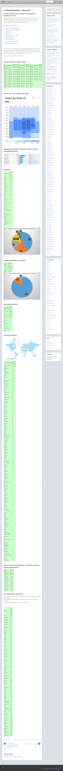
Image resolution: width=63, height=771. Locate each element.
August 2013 (49, 248)
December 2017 (50, 127)
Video (48, 331)
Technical (49, 324)
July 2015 (49, 193)
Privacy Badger (15, 51)
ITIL (47, 298)
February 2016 (50, 177)
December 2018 (50, 98)
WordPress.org (50, 347)
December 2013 (50, 239)
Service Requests (51, 317)
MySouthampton (50, 303)
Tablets (48, 322)
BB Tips (48, 272)
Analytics (17, 739)
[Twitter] (55, 1)
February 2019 (50, 93)
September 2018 (50, 105)
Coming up (49, 281)
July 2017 (49, 139)
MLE (58, 767)
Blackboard (21, 739)
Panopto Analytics (51, 310)
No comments (35, 739)
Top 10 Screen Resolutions (11, 41)
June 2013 (49, 253)
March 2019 (49, 91)
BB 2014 (49, 267)
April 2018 (49, 117)
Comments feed (50, 345)
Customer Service (51, 284)
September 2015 (50, 189)
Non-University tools (51, 305)
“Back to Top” (7, 90)
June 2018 (49, 112)
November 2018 (50, 100)
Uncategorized (50, 329)
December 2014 (50, 210)
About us (10, 1)
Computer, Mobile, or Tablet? (12, 35)
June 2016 (49, 170)
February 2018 (50, 122)
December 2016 (50, 155)
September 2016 (50, 162)
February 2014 (50, 234)
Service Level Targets (51, 315)
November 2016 (50, 158)
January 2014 (50, 236)
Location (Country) (9, 39)
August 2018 (49, 107)
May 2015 (49, 198)
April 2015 (49, 201)
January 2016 (50, 179)
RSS (60, 1)
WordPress (48, 768)
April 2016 (49, 172)
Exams (48, 286)
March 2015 (49, 203)
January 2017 (50, 153)
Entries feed (49, 343)
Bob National (49, 279)
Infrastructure (50, 293)
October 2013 (50, 244)
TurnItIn (48, 327)
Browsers (7, 33)
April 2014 (49, 229)
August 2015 (49, 191)
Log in (48, 340)
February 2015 (50, 205)
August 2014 (49, 220)
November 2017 (50, 129)
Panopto (48, 307)
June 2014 (49, 224)
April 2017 (49, 146)
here (51, 359)
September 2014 (50, 217)
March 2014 (49, 232)
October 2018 (50, 103)
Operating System (9, 37)
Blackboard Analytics (27, 739)
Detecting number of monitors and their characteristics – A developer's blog (53, 60)
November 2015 (50, 184)
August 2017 (49, 136)
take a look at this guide (26, 53)
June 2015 (49, 196)
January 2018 (50, 124)
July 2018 (49, 110)
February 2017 (50, 151)
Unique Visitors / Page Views (12, 28)
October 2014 (50, 215)
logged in (11, 756)
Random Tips (50, 312)
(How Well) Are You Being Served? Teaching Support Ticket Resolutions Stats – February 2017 (11, 746)
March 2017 (49, 148)
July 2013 (49, 251)
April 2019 (49, 88)
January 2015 (50, 208)
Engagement (8, 31)
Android (48, 265)
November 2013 (50, 241)
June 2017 (49, 141)
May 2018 (49, 115)
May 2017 (49, 143)
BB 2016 (49, 269)
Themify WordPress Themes (56, 768)
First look (49, 288)
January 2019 (50, 96)
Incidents (49, 291)
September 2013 (50, 246)
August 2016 (49, 165)
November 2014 (50, 213)
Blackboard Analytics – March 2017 (18, 10)
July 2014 (49, 222)
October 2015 (50, 186)
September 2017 (50, 134)
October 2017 (50, 131)
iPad (48, 295)
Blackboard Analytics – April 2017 (32, 744)
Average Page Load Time (11, 43)
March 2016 (49, 174)
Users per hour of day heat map (12, 30)
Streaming (49, 319)
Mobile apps (49, 300)
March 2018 (49, 119)
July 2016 (49, 167)
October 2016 (50, 160)
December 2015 (50, 181)
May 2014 (49, 227)
